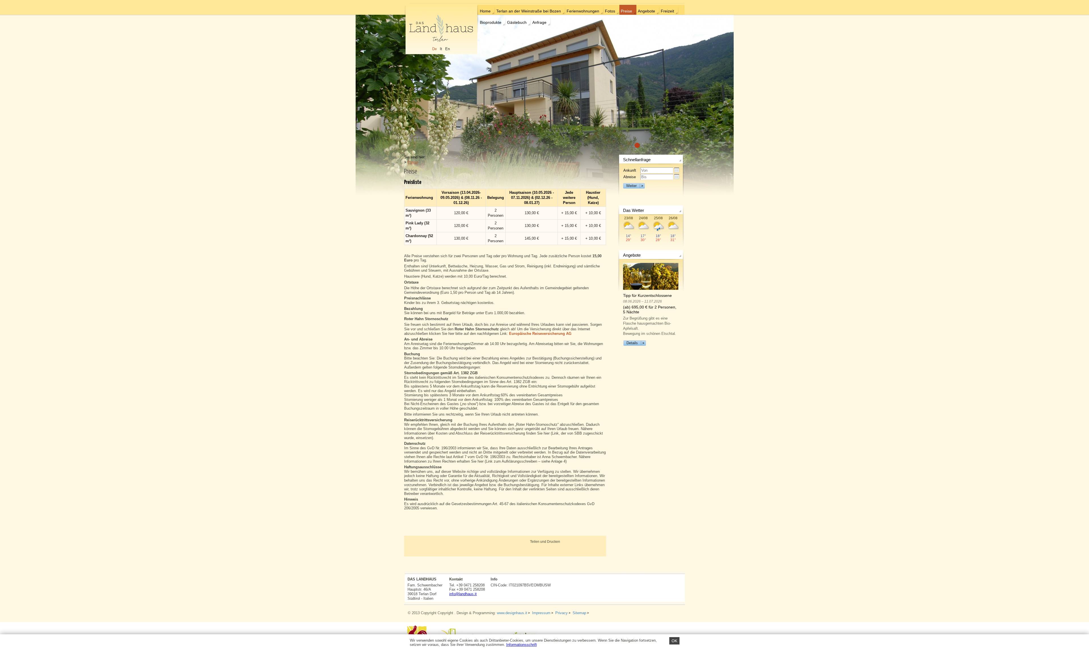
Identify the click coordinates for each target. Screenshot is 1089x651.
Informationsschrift (521, 645)
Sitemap (579, 613)
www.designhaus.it (512, 613)
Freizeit (667, 11)
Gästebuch (517, 22)
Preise (626, 11)
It (441, 49)
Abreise (629, 177)
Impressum (541, 613)
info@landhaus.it (463, 594)
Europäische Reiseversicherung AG (540, 333)
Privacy (561, 613)
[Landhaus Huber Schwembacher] (441, 29)
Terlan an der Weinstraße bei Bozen (528, 11)
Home (485, 11)
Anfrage (539, 22)
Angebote (646, 11)
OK (674, 641)
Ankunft (629, 170)
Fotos (610, 11)
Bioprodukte (490, 22)
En (447, 49)
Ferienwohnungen (583, 11)
